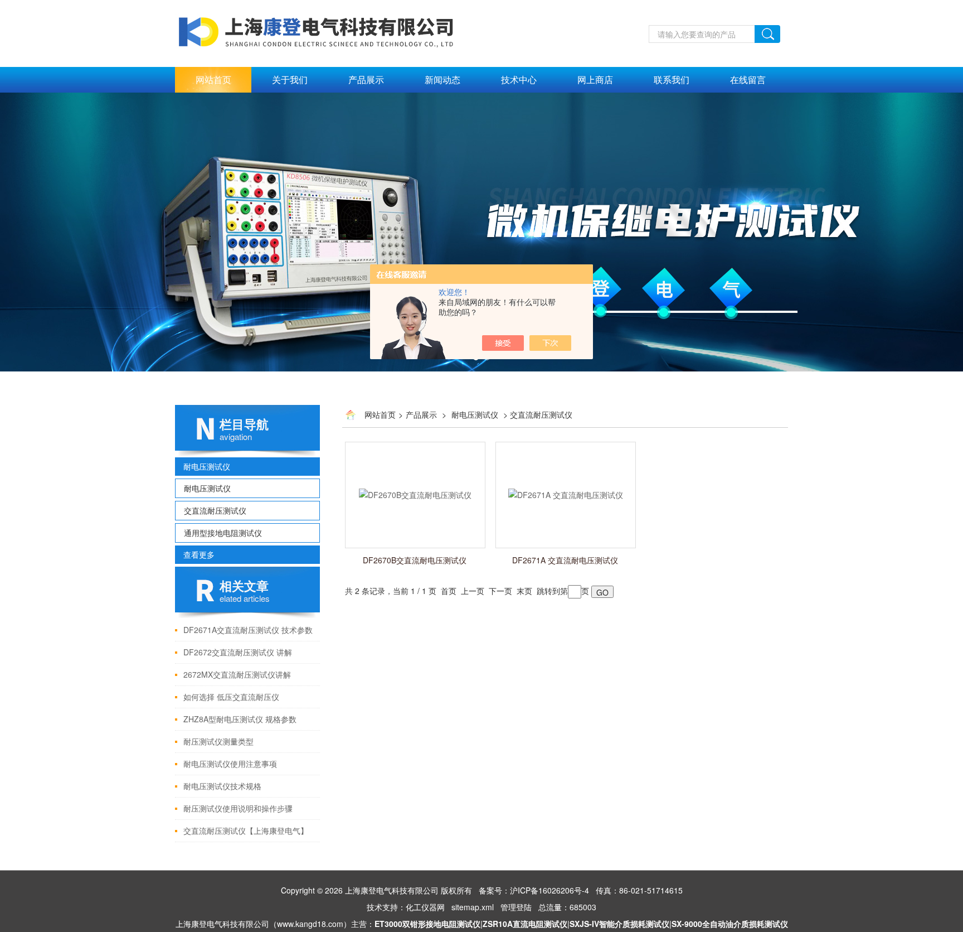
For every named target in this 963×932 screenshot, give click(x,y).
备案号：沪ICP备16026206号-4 (534, 890)
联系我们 (671, 79)
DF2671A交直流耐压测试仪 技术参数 (248, 629)
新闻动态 (442, 79)
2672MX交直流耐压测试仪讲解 (237, 674)
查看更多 (199, 554)
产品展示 (366, 79)
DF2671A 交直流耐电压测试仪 (565, 560)
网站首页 (213, 79)
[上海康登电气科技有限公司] (317, 31)
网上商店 (595, 79)
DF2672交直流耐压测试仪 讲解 (237, 652)
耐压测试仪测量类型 (218, 741)
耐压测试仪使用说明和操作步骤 (238, 808)
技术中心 (519, 79)
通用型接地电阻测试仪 (223, 532)
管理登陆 (516, 906)
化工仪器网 (425, 906)
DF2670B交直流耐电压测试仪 (414, 560)
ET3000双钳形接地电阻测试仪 (427, 923)
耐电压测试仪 (206, 466)
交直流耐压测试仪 (215, 510)
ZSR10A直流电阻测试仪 (525, 923)
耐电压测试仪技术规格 (222, 785)
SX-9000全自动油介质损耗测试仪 (730, 923)
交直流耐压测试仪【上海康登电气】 (245, 830)
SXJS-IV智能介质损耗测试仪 (619, 923)
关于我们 (290, 79)
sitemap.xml (472, 906)
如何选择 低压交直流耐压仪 (231, 696)
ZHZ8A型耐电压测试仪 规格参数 (239, 719)
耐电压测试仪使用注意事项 (230, 763)
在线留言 (748, 79)
